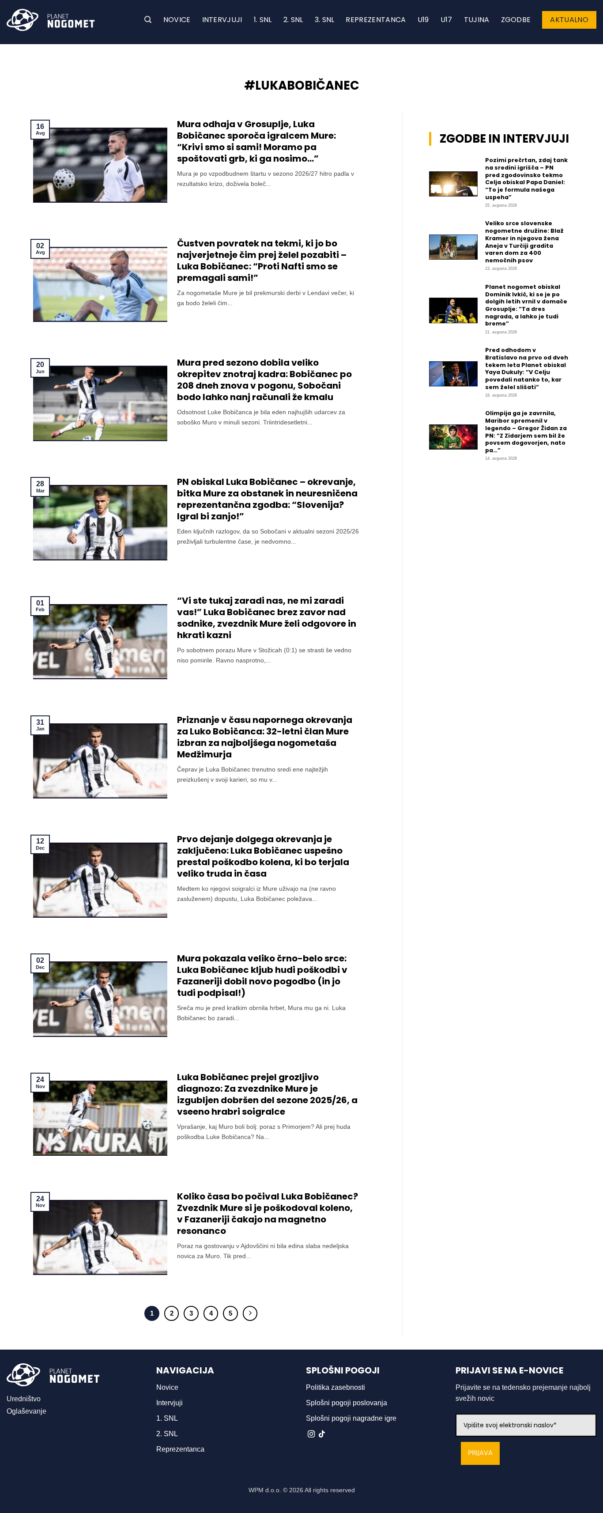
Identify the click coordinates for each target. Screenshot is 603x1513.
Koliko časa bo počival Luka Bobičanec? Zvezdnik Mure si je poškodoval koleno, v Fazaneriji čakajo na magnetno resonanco (267, 1214)
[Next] (250, 1313)
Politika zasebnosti (335, 1387)
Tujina (477, 20)
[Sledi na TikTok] (321, 1434)
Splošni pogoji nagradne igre (351, 1418)
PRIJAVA (480, 1453)
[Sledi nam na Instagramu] (311, 1434)
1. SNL (263, 20)
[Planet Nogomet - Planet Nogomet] (51, 20)
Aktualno (569, 20)
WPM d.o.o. (265, 1490)
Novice (177, 20)
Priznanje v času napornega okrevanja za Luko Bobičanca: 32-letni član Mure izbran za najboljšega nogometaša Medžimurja (264, 737)
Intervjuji (222, 20)
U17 (446, 20)
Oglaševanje (26, 1411)
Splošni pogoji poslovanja (346, 1403)
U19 (423, 20)
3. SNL (325, 20)
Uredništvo (24, 1399)
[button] (147, 19)
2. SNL (293, 20)
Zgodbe (516, 20)
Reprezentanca (376, 20)
